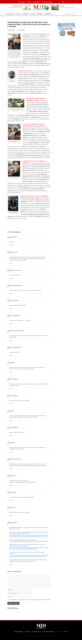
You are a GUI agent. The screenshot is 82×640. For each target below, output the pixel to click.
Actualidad (10, 14)
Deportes (40, 14)
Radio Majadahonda (49, 631)
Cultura (32, 14)
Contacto (27, 631)
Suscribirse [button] (21, 30)
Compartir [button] (12, 30)
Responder (11, 245)
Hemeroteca (49, 14)
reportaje (24, 218)
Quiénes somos (19, 631)
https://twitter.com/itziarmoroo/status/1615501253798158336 (22, 482)
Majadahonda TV (36, 631)
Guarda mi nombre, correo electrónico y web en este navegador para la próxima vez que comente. (29, 599)
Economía (25, 14)
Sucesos (17, 14)
